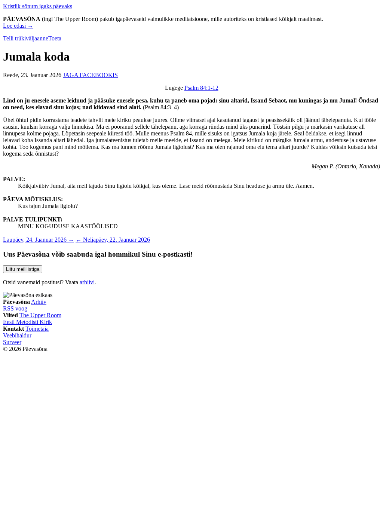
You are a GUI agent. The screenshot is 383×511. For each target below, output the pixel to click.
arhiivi (87, 282)
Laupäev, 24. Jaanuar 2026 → (38, 239)
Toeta (54, 38)
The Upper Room (40, 315)
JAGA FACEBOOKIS (90, 75)
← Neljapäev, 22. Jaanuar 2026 (113, 239)
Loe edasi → (18, 25)
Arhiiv (38, 302)
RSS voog (15, 308)
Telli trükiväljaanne (25, 38)
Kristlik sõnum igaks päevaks (37, 6)
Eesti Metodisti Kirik (27, 322)
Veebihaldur (17, 335)
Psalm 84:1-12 (201, 88)
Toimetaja (37, 328)
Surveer (12, 342)
